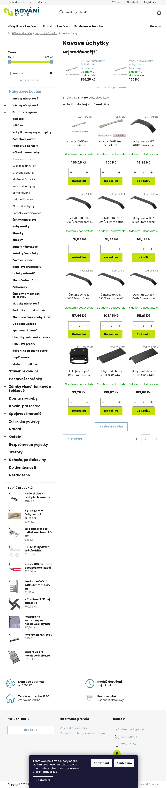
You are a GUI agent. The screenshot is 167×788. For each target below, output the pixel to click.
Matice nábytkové (25, 364)
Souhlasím (124, 763)
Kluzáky (17, 233)
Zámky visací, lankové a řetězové (30, 388)
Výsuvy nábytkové (25, 105)
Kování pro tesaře (24, 406)
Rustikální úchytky (24, 166)
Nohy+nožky (21, 226)
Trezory (16, 452)
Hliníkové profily (23, 344)
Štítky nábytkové (24, 220)
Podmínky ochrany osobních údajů (82, 733)
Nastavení (43, 780)
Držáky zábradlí (23, 273)
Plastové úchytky (23, 206)
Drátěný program (24, 112)
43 (155, 439)
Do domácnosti (22, 467)
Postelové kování (24, 139)
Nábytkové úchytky (26, 152)
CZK (114, 2)
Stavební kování (23, 371)
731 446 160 (128, 744)
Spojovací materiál (26, 413)
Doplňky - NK (21, 357)
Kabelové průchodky (26, 267)
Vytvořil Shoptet (149, 784)
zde (55, 772)
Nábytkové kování (25, 91)
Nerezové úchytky (24, 186)
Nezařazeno (19, 475)
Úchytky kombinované (26, 213)
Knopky (17, 240)
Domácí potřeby (23, 398)
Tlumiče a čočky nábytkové (31, 317)
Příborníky (19, 287)
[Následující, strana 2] (146, 439)
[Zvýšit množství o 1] (87, 172)
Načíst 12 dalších (111, 426)
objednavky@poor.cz (134, 729)
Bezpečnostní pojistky (28, 444)
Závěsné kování (23, 260)
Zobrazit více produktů (110, 87)
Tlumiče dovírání (24, 280)
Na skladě (32, 73)
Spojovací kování (24, 330)
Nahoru (76, 439)
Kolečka (18, 119)
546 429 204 (129, 737)
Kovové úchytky (22, 159)
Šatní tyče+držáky (25, 253)
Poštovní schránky (25, 379)
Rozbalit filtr (29, 80)
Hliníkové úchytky (23, 179)
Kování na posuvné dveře (30, 351)
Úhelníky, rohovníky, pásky (31, 337)
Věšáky (17, 125)
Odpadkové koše (24, 324)
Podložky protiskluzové (28, 310)
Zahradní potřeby (24, 421)
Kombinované (21, 193)
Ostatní (16, 436)
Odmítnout (101, 763)
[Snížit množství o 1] (70, 172)
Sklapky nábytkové (25, 303)
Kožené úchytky (22, 199)
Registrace (150, 2)
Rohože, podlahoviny (27, 459)
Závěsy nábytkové (25, 98)
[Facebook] (117, 754)
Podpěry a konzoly (25, 146)
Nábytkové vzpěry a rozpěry (31, 132)
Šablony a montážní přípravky (26, 295)
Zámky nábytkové (25, 247)
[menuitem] (21, 26)
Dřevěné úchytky (23, 173)
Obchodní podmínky (19, 2)
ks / (30, 730)
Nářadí (15, 429)
